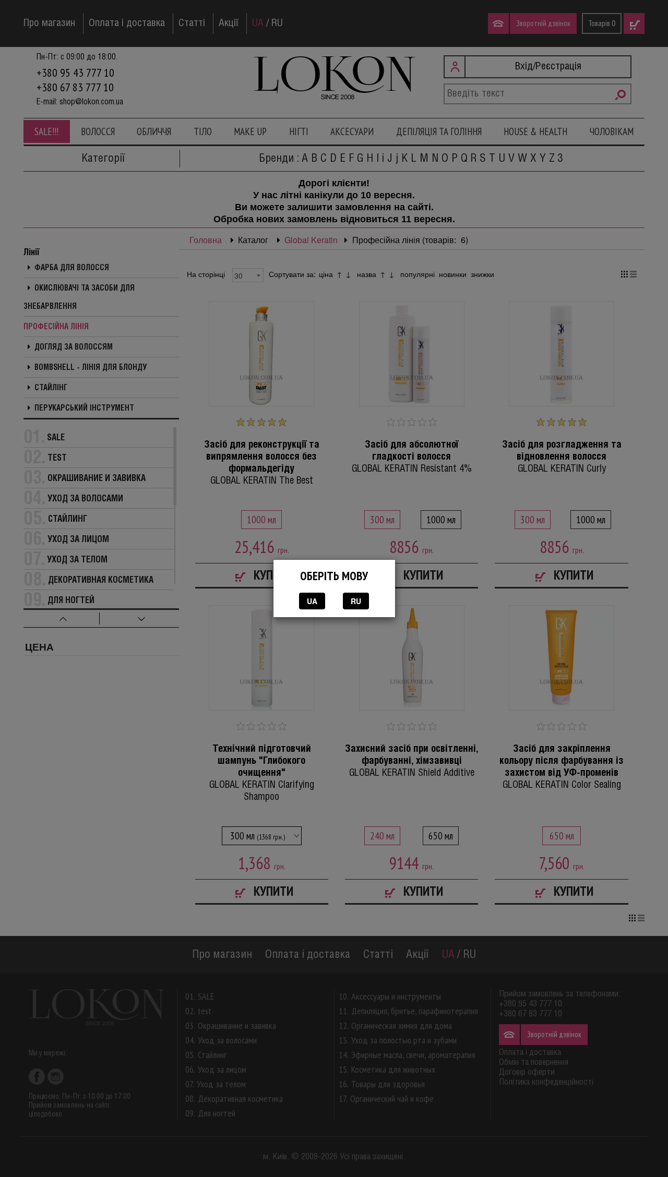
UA (312, 601)
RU (356, 601)
